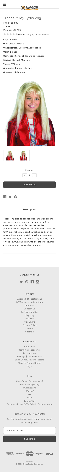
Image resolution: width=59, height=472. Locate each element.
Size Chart (29, 322)
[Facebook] (4, 197)
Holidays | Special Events (29, 356)
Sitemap (29, 331)
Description (29, 209)
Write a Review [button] (43, 34)
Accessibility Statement (29, 299)
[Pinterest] (15, 197)
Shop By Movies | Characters (29, 359)
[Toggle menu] (4, 4)
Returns (29, 318)
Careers (29, 328)
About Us (29, 305)
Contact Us (29, 308)
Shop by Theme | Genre (29, 363)
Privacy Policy (29, 325)
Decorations (29, 353)
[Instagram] (37, 281)
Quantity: (29, 170)
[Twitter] (10, 197)
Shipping (29, 315)
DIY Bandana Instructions (29, 302)
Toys (29, 366)
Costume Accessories (29, 350)
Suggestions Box (29, 312)
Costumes (29, 346)
